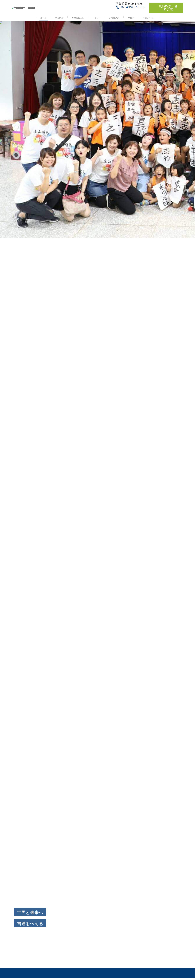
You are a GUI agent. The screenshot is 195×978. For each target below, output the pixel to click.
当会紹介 (59, 18)
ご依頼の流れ (78, 18)
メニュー (96, 18)
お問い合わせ (149, 18)
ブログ (131, 18)
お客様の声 (114, 18)
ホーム (43, 18)
